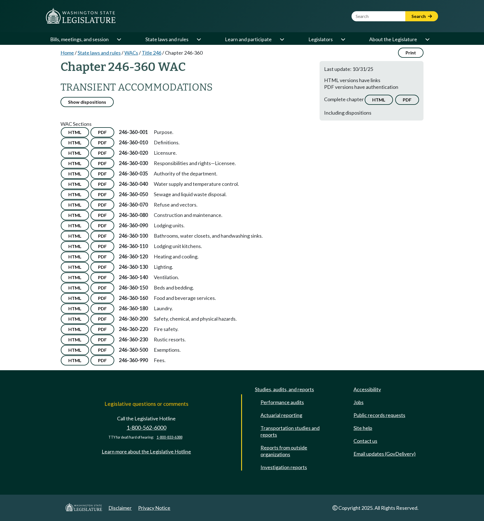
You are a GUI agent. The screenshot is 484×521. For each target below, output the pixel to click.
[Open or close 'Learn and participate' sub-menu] (281, 39)
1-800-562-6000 (146, 427)
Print (411, 52)
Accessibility (367, 389)
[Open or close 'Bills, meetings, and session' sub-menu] (118, 39)
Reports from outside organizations (283, 450)
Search (419, 16)
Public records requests (379, 415)
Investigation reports (283, 467)
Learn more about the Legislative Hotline (146, 451)
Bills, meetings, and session (79, 39)
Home (67, 53)
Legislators (320, 39)
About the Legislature (393, 39)
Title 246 (151, 53)
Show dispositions (87, 102)
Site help (362, 428)
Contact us (365, 441)
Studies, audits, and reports (284, 389)
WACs (131, 53)
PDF (407, 99)
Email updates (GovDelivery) (384, 454)
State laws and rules (167, 39)
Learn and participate (248, 39)
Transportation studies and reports (290, 431)
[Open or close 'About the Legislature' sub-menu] (427, 39)
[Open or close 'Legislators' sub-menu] (343, 39)
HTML (378, 99)
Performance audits (282, 402)
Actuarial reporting (281, 415)
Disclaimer (120, 508)
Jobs (358, 402)
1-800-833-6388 (169, 437)
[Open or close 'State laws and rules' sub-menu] (198, 39)
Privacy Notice (154, 508)
